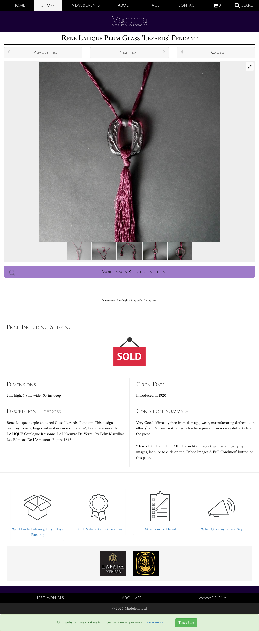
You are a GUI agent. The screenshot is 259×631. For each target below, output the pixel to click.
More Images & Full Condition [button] (133, 271)
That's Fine (186, 622)
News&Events (85, 5)
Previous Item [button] (45, 52)
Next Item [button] (127, 52)
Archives (131, 598)
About (125, 5)
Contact (187, 5)
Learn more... (155, 622)
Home (19, 5)
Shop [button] (46, 5)
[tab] (37, 513)
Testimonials (50, 598)
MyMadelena (212, 598)
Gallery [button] (217, 52)
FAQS (154, 5)
